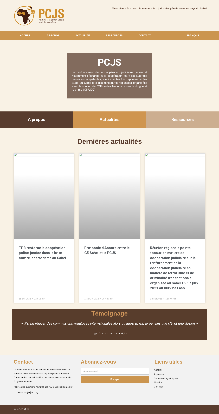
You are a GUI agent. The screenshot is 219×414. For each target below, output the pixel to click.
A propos (53, 35)
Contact (145, 35)
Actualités (109, 119)
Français (192, 35)
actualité (82, 35)
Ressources (114, 35)
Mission (158, 382)
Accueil (25, 35)
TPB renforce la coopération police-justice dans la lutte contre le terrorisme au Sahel (42, 253)
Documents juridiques (166, 378)
